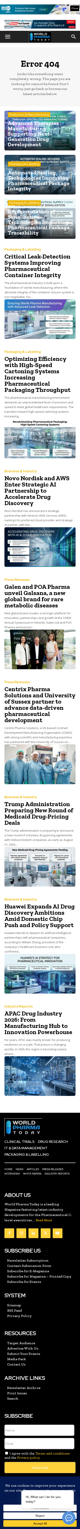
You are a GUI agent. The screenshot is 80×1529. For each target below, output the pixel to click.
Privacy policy (28, 1457)
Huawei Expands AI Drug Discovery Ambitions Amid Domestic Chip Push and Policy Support (39, 916)
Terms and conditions (52, 1453)
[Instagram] (21, 1233)
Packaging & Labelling (24, 164)
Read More (44, 1220)
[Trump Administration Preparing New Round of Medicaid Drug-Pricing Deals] (40, 867)
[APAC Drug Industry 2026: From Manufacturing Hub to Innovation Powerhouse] (40, 1076)
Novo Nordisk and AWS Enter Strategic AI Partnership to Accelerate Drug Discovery (37, 491)
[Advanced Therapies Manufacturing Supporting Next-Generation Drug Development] (40, 130)
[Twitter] (45, 1233)
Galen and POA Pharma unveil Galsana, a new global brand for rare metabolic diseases (37, 596)
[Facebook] (9, 1233)
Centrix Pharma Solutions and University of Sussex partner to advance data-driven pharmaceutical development (40, 704)
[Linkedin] (33, 1233)
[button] (7, 37)
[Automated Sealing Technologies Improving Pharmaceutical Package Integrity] (40, 175)
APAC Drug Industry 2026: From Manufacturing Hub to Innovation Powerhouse (38, 1023)
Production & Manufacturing (29, 115)
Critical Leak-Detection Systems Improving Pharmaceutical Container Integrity (37, 266)
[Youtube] (57, 1233)
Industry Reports (18, 1006)
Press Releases (17, 580)
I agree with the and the (37, 1455)
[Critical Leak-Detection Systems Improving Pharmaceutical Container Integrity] (40, 319)
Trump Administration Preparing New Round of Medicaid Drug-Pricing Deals (38, 813)
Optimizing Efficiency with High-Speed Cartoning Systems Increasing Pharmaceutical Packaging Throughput (37, 374)
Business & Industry (20, 471)
